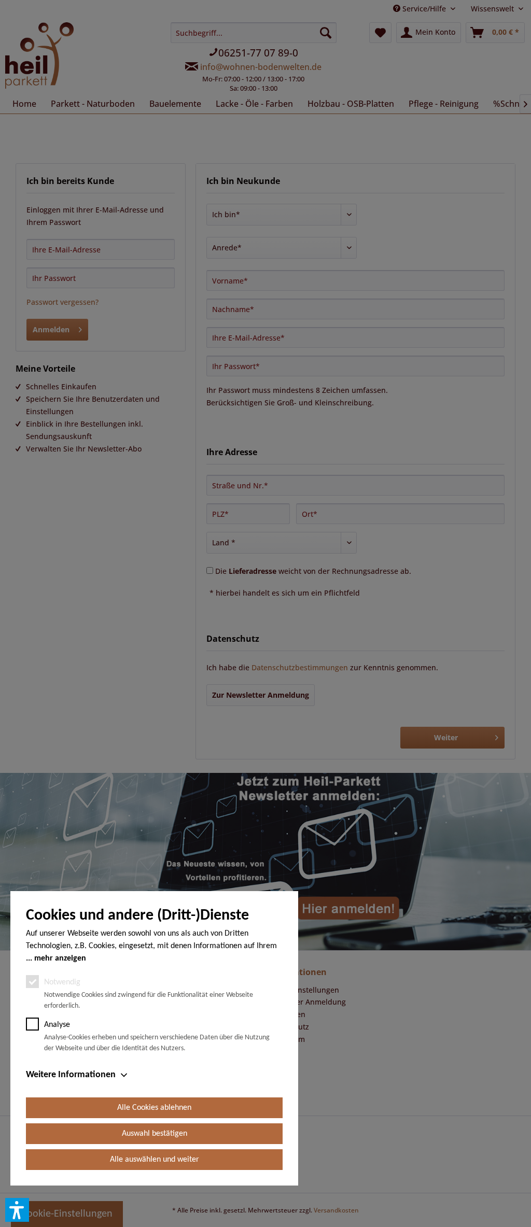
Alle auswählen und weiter (154, 1159)
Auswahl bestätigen (154, 1134)
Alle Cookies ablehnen (154, 1108)
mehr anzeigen (60, 958)
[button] (17, 1210)
